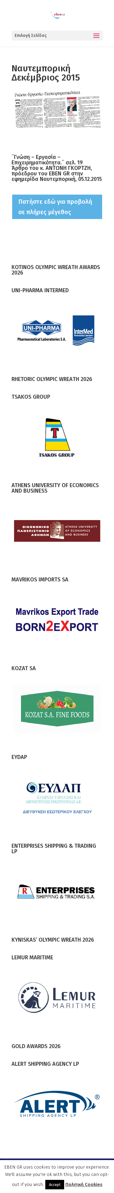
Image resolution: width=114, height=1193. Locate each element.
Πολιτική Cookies (83, 1184)
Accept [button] (54, 1184)
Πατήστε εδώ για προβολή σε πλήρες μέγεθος (55, 207)
